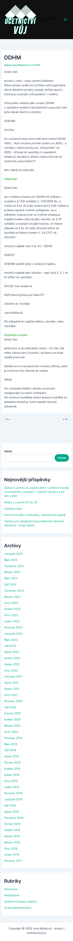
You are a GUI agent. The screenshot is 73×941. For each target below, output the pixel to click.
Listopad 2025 (13, 554)
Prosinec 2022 (13, 627)
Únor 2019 (11, 781)
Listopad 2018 (13, 799)
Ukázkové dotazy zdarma (20, 901)
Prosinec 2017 (13, 860)
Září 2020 (10, 707)
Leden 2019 (11, 787)
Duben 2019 (11, 775)
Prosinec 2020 (13, 701)
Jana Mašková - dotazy (48, 19)
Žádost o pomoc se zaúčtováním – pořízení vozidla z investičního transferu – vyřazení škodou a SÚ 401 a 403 (36, 492)
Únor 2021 (11, 695)
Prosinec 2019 (13, 738)
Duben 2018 (11, 836)
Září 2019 (10, 750)
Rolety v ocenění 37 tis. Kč (20, 502)
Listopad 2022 (13, 633)
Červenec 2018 (13, 818)
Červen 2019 (12, 762)
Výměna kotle (13, 508)
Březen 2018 (12, 842)
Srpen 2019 (11, 756)
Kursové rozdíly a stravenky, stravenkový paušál (35, 515)
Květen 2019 (12, 768)
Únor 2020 (11, 732)
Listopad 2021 (13, 676)
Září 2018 (10, 805)
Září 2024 (10, 584)
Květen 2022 (12, 658)
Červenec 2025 (14, 566)
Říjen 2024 (11, 578)
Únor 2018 (11, 848)
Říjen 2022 (11, 640)
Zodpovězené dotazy (17, 907)
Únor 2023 (11, 615)
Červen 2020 (12, 713)
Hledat (8, 451)
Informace (10, 889)
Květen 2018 (12, 830)
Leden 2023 (11, 621)
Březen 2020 (12, 725)
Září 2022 (10, 646)
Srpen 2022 (11, 652)
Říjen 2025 (11, 560)
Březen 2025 (12, 572)
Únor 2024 (11, 603)
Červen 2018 (12, 824)
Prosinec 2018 (13, 793)
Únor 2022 (11, 670)
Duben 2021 (11, 689)
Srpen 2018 (11, 811)
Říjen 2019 (10, 744)
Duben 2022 (12, 664)
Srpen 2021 (11, 682)
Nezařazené (11, 895)
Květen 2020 (12, 719)
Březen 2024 (12, 597)
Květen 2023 (12, 609)
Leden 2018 (11, 854)
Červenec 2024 (14, 590)
